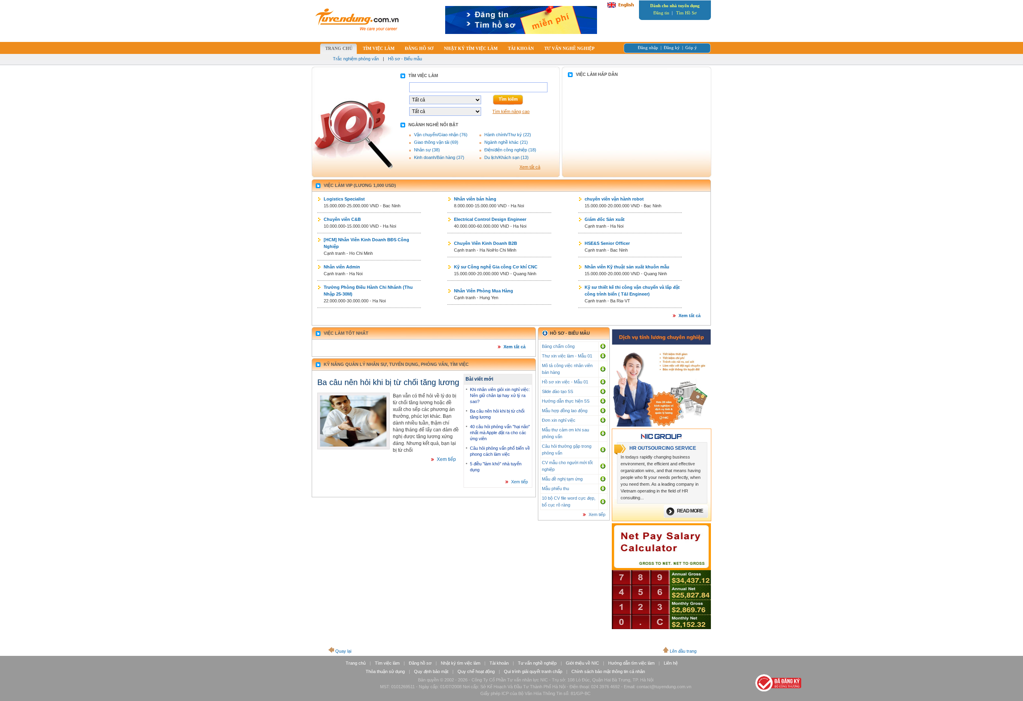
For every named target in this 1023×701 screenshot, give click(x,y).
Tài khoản (499, 663)
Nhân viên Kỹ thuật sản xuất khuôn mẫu (627, 266)
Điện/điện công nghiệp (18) (510, 149)
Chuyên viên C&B (342, 219)
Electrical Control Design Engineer (490, 219)
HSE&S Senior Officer (607, 243)
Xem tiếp (446, 459)
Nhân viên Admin (342, 266)
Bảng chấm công (558, 346)
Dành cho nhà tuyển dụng (675, 5)
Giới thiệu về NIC (582, 663)
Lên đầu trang (683, 651)
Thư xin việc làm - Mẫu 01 (567, 355)
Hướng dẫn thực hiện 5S (565, 401)
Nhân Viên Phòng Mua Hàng (483, 290)
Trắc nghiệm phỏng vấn (356, 58)
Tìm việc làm (387, 663)
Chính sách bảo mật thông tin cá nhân (608, 671)
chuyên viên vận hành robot (614, 199)
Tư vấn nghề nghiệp (537, 663)
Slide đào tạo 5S (557, 391)
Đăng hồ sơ (420, 663)
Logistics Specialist (344, 199)
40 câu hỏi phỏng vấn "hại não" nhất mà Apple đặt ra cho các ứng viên (500, 432)
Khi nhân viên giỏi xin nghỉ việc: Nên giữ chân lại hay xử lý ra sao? (500, 395)
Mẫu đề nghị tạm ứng (562, 479)
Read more (690, 511)
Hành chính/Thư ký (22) (507, 134)
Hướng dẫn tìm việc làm (631, 663)
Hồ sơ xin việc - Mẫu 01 (565, 381)
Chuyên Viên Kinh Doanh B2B (485, 243)
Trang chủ (356, 663)
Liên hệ (671, 663)
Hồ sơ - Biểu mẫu (405, 58)
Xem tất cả (529, 167)
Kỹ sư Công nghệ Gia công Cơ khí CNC (495, 266)
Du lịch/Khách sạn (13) (506, 157)
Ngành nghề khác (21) (506, 142)
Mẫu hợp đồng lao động (564, 410)
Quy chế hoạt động (476, 671)
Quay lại (343, 651)
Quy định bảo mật (431, 671)
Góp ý (691, 47)
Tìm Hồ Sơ (686, 12)
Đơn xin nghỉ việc (558, 420)
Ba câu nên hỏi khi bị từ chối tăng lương (388, 382)
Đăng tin (661, 12)
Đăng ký (672, 47)
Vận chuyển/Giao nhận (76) (441, 134)
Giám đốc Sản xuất (605, 219)
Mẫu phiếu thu (555, 488)
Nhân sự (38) (427, 149)
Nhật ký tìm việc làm (460, 663)
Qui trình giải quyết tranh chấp (533, 671)
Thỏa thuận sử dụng (385, 671)
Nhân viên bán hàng (475, 199)
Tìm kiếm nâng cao (510, 111)
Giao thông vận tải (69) (436, 142)
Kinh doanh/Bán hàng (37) (439, 157)
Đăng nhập (648, 47)
